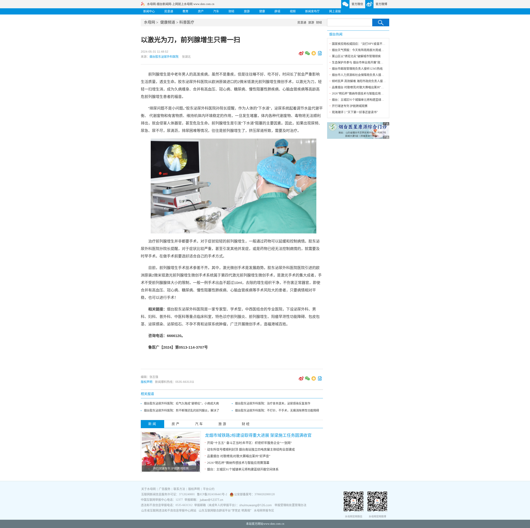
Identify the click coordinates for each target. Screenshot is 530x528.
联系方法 (179, 489)
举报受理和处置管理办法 (290, 505)
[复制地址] (319, 54)
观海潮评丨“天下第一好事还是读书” (355, 112)
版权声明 (146, 381)
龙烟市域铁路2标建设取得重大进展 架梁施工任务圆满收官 (258, 435)
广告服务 (164, 489)
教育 (185, 11)
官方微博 (381, 4)
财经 (231, 11)
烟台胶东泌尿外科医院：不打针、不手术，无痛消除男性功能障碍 (277, 410)
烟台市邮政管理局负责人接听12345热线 (357, 68)
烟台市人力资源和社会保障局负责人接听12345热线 (364, 74)
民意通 (168, 11)
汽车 (216, 11)
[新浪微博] (301, 54)
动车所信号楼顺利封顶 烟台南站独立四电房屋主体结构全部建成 (251, 449)
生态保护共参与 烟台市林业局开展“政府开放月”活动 (365, 62)
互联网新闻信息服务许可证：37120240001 (168, 494)
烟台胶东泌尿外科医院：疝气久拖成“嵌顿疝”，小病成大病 (181, 403)
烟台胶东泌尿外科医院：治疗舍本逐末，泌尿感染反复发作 (272, 403)
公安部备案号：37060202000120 (254, 494)
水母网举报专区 (264, 510)
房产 (201, 11)
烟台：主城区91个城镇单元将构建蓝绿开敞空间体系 (243, 469)
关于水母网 (149, 489)
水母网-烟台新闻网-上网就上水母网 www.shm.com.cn (180, 4)
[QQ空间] (313, 54)
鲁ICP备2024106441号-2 (212, 494)
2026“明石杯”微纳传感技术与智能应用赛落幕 (238, 462)
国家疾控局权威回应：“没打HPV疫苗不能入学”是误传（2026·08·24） (376, 43)
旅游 (247, 11)
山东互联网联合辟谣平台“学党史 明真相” (225, 510)
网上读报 (335, 11)
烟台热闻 (335, 34)
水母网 (149, 22)
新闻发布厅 (312, 11)
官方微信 (357, 4)
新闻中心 (149, 11)
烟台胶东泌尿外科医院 (163, 56)
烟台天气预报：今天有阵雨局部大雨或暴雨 (359, 50)
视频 (293, 11)
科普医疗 (186, 22)
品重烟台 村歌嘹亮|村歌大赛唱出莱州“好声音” (238, 456)
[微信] (307, 54)
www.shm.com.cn (273, 523)
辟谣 (277, 11)
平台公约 (208, 489)
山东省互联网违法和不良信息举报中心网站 (168, 510)
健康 (262, 11)
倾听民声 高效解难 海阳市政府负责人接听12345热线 (365, 81)
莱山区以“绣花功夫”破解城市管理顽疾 (356, 56)
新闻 (152, 424)
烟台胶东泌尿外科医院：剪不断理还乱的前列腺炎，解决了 (181, 410)
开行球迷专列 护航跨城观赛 (171, 468)
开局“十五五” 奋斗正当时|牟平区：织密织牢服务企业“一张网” (249, 443)
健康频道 (167, 22)
